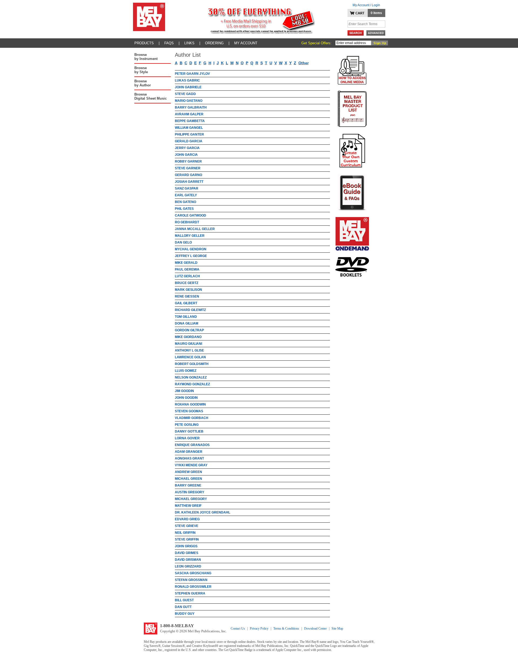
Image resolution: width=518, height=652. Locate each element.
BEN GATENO (185, 202)
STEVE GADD (185, 94)
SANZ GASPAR (186, 188)
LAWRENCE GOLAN (190, 357)
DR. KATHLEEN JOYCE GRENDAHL (202, 512)
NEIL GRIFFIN (185, 533)
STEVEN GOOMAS (189, 411)
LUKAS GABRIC (187, 80)
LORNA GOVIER (187, 438)
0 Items (376, 13)
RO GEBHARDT (187, 222)
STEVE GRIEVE (186, 526)
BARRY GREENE (188, 485)
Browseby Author (142, 83)
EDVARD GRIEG (187, 519)
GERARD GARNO (188, 175)
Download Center (315, 628)
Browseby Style (141, 70)
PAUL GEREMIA (187, 269)
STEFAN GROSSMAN (191, 580)
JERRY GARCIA (187, 148)
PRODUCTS (144, 43)
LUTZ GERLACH (187, 276)
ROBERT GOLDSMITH (192, 364)
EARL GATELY (186, 195)
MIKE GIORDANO (188, 337)
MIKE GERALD (186, 263)
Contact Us (238, 628)
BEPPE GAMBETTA (190, 121)
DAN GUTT (183, 607)
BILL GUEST (184, 600)
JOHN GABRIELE (188, 87)
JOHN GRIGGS (186, 546)
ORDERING (214, 43)
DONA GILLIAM (186, 323)
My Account (245, 43)
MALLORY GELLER (190, 236)
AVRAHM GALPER (189, 114)
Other (303, 63)
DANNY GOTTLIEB (189, 431)
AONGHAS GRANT (189, 458)
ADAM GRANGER (188, 452)
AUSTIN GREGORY (189, 492)
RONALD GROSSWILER (193, 587)
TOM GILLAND (186, 317)
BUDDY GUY (185, 614)
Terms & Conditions (286, 628)
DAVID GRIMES (186, 553)
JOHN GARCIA (186, 155)
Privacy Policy (259, 628)
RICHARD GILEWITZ (190, 310)
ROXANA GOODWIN (190, 404)
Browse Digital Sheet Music (150, 96)
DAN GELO (183, 242)
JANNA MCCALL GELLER (195, 229)
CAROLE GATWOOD (190, 215)
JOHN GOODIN (186, 398)
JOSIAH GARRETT (189, 182)
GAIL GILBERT (186, 303)
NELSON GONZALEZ (191, 377)
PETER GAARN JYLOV (192, 74)
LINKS (189, 43)
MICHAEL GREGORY (191, 499)
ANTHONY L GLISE (189, 350)
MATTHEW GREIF (188, 506)
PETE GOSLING (187, 425)
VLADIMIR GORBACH (191, 418)
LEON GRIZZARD (188, 566)
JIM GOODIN (184, 391)
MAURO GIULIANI (188, 344)
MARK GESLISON (188, 290)
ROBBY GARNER (188, 161)
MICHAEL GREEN (188, 479)
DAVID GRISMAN (188, 560)
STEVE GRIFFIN (187, 539)
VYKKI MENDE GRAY (191, 465)
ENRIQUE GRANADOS (192, 445)
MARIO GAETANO (188, 101)
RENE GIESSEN (187, 296)
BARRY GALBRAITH (191, 107)
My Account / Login (366, 5)
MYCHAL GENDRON (190, 249)
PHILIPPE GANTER (189, 134)
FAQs (169, 43)
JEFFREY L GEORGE (191, 256)
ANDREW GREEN (188, 472)
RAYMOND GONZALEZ (192, 384)
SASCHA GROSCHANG (193, 573)
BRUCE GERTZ (186, 283)
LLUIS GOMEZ (185, 371)
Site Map (337, 628)
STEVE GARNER (187, 168)
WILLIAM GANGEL (189, 128)
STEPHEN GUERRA (190, 593)
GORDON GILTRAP (189, 330)
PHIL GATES (184, 209)
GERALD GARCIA (188, 141)
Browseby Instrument (146, 57)
